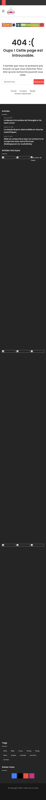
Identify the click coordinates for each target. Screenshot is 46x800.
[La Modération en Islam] (8, 354)
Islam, (5, 755)
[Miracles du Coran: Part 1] (23, 640)
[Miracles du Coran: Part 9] (37, 446)
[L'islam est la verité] (10, 11)
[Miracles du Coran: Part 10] (8, 640)
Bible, (13, 751)
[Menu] (3, 12)
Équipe (32, 91)
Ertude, (29, 751)
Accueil (13, 91)
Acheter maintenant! (23, 94)
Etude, (37, 751)
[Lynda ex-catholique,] (23, 252)
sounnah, (33, 755)
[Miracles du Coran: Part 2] (37, 640)
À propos (23, 91)
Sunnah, (6, 760)
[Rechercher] (43, 12)
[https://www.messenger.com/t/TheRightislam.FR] (23, 25)
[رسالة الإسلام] (23, 446)
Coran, (20, 751)
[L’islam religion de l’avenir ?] (37, 160)
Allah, (5, 751)
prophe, (13, 755)
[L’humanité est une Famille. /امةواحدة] (8, 160)
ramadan (23, 755)
